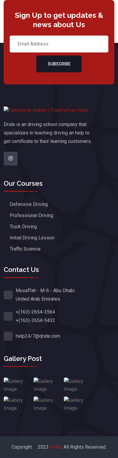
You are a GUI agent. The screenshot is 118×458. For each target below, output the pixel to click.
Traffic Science (25, 249)
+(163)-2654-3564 (35, 312)
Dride (55, 447)
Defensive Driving (29, 204)
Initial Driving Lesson (32, 238)
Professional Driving (31, 215)
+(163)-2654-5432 (35, 320)
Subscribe (59, 64)
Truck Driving (23, 226)
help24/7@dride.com (38, 336)
